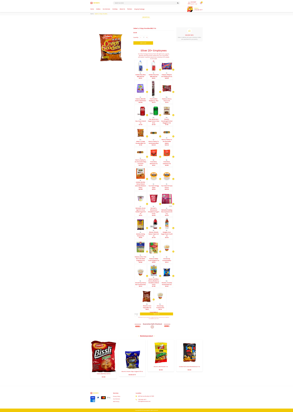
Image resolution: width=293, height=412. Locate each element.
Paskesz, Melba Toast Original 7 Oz (153, 259)
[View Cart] (190, 9)
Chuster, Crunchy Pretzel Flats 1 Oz (167, 283)
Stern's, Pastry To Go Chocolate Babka (167, 141)
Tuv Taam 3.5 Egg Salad (154, 186)
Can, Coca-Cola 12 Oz (140, 122)
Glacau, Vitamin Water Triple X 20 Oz (154, 234)
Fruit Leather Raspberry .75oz (153, 99)
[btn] (177, 3)
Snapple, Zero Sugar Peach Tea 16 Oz (166, 234)
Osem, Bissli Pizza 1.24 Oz (103, 373)
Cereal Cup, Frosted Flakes (167, 259)
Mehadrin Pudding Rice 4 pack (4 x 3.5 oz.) (166, 211)
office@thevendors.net (144, 401)
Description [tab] (145, 17)
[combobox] (146, 3)
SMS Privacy (116, 401)
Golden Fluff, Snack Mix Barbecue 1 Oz (189, 366)
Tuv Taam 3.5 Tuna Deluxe (166, 186)
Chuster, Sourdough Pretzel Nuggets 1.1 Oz (166, 121)
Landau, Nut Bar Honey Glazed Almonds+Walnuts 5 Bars (140, 184)
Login (196, 3)
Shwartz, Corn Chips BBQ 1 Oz (147, 306)
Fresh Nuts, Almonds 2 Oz (154, 162)
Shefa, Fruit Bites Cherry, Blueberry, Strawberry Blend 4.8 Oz (153, 281)
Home (92, 14)
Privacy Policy (116, 396)
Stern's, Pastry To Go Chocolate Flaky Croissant (140, 161)
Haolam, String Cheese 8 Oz (140, 235)
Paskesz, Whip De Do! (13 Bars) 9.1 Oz (166, 75)
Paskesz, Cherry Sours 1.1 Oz (166, 99)
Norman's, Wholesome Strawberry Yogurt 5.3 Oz (153, 210)
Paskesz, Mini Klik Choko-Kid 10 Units (140, 99)
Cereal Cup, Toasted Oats (160, 306)
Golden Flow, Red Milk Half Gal (154, 75)
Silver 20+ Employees (154, 50)
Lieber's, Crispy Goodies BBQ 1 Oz (141, 142)
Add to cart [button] (157, 315)
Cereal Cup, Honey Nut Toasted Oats (140, 283)
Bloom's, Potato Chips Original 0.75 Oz (132, 371)
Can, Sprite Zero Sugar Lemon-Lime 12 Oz (153, 121)
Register (192, 3)
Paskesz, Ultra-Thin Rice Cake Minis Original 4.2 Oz (140, 258)
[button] (201, 2)
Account (193, 2)
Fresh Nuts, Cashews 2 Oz (167, 162)
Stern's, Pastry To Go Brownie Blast (153, 142)
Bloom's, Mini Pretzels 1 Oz (161, 366)
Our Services (116, 399)
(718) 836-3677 (142, 399)
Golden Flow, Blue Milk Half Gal (140, 75)
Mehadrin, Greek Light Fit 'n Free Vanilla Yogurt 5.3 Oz (140, 210)
